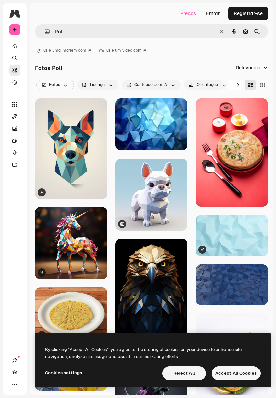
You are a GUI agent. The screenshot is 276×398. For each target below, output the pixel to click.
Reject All (184, 373)
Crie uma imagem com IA (67, 50)
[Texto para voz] (14, 152)
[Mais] (14, 384)
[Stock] (14, 70)
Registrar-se (248, 13)
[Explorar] (14, 82)
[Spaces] (14, 116)
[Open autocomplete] (44, 31)
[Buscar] (14, 58)
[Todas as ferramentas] (14, 104)
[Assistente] (14, 165)
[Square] (262, 85)
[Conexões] (14, 360)
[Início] (14, 45)
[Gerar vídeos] (14, 140)
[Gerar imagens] (14, 128)
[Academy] (14, 372)
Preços (188, 13)
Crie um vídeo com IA (126, 50)
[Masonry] (250, 85)
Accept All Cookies (236, 373)
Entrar (213, 13)
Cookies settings (63, 373)
